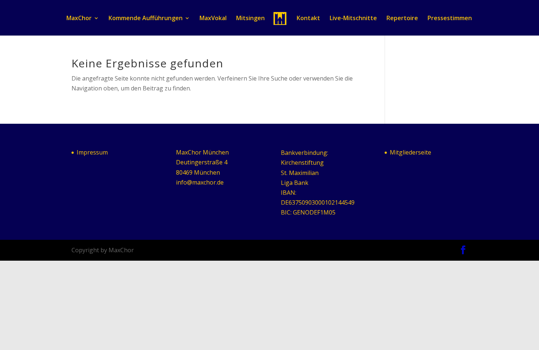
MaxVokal (213, 18)
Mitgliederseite (410, 152)
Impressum (92, 152)
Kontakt (308, 18)
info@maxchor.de (200, 182)
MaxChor (79, 18)
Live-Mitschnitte (353, 18)
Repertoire (402, 18)
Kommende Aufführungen (146, 18)
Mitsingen (250, 18)
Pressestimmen (450, 18)
